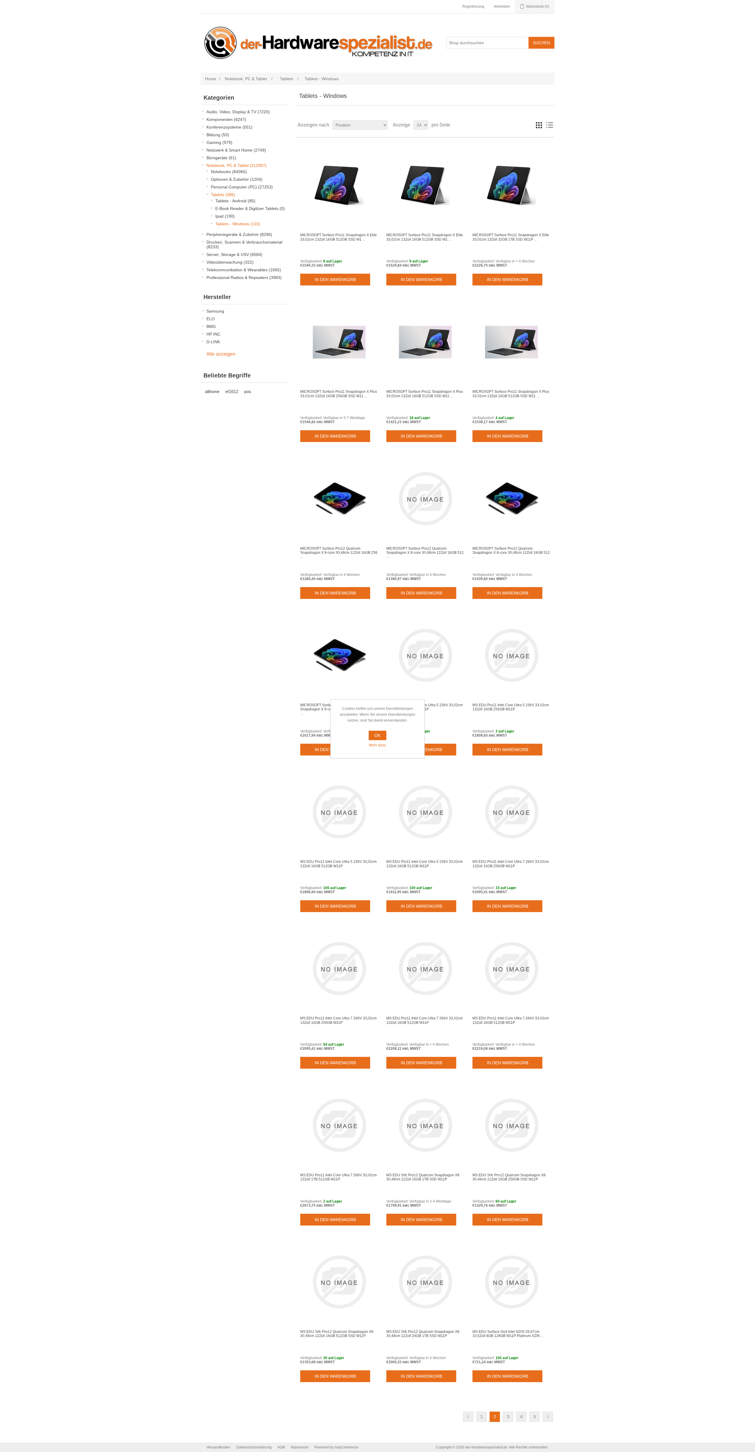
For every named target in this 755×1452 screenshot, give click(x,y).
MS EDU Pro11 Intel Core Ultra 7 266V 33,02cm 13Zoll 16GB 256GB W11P (510, 864)
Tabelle (538, 125)
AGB (281, 1447)
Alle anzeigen (220, 354)
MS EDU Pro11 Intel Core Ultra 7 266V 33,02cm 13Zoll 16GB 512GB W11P (424, 1020)
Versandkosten (218, 1447)
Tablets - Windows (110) (237, 223)
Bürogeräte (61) (221, 157)
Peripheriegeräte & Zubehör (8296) (239, 234)
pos (247, 391)
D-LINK (213, 341)
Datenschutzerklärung (254, 1447)
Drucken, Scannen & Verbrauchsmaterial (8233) (244, 244)
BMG (211, 326)
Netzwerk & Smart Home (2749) (236, 150)
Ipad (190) (225, 216)
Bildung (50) (217, 134)
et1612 (231, 391)
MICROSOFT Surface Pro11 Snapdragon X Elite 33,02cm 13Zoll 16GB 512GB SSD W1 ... (338, 237)
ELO (210, 318)
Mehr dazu (377, 745)
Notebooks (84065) (229, 171)
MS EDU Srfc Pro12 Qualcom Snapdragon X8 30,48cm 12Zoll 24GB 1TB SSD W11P (422, 1334)
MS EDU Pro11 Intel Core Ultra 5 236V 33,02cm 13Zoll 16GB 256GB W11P (424, 707)
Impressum (299, 1447)
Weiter (548, 1417)
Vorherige (468, 1417)
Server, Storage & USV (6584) (234, 254)
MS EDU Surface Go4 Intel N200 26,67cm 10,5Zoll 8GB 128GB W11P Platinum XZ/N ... (507, 1334)
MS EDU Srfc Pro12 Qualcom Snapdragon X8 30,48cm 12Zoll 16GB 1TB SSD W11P (422, 1177)
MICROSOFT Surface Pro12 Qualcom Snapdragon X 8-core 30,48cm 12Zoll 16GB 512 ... (425, 552)
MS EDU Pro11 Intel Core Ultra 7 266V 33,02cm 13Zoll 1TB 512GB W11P (338, 1177)
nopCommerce (346, 1447)
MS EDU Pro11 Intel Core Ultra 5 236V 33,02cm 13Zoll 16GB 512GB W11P (338, 864)
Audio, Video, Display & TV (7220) (238, 111)
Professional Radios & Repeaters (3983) (244, 277)
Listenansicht (549, 125)
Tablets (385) (223, 194)
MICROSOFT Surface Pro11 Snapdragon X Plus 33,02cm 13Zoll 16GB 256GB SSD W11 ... (338, 394)
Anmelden (502, 6)
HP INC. (213, 334)
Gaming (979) (219, 142)
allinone (212, 391)
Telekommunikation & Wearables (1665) (243, 269)
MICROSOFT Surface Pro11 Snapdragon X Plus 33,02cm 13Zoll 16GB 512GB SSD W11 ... (424, 394)
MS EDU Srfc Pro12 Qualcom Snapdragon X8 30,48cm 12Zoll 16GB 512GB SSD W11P (336, 1334)
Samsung (215, 311)
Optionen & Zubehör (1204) (236, 179)
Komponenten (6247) (226, 119)
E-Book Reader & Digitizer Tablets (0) (250, 208)
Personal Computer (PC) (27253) (242, 187)
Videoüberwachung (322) (230, 262)
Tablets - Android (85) (235, 200)
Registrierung (473, 6)
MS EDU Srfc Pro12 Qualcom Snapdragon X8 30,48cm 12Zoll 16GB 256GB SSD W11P (509, 1177)
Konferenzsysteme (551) (229, 127)
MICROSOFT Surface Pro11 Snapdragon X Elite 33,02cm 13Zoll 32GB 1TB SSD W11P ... (510, 237)
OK (377, 735)
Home (210, 78)
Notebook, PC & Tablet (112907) (236, 165)
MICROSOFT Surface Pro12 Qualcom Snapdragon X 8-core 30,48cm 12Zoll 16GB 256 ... (339, 552)
